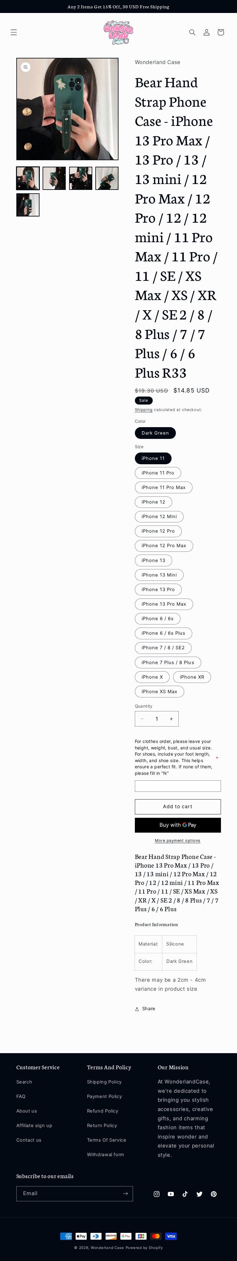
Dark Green (155, 433)
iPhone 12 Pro (158, 531)
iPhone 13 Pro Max (164, 604)
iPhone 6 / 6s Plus (164, 633)
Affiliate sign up (34, 1125)
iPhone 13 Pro (158, 589)
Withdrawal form (105, 1154)
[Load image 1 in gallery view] (28, 178)
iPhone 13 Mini (159, 575)
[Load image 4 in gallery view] (106, 178)
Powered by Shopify (144, 1248)
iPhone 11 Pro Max (164, 487)
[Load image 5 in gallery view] (28, 205)
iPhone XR (192, 677)
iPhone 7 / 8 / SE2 (163, 647)
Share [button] (149, 1008)
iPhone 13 (153, 560)
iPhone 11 (153, 458)
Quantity (144, 706)
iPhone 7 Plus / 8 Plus (168, 662)
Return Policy (102, 1125)
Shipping (144, 409)
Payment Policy (104, 1096)
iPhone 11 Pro (158, 473)
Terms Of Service (107, 1140)
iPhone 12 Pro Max (164, 545)
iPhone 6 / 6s (158, 618)
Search (24, 1082)
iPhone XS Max (160, 691)
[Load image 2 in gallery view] (54, 178)
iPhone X (152, 677)
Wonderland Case (107, 1248)
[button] (13, 32)
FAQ (21, 1096)
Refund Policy (102, 1111)
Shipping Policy (104, 1082)
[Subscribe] (125, 1193)
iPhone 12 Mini (159, 516)
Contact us (29, 1140)
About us (26, 1111)
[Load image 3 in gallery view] (80, 178)
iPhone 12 (153, 502)
